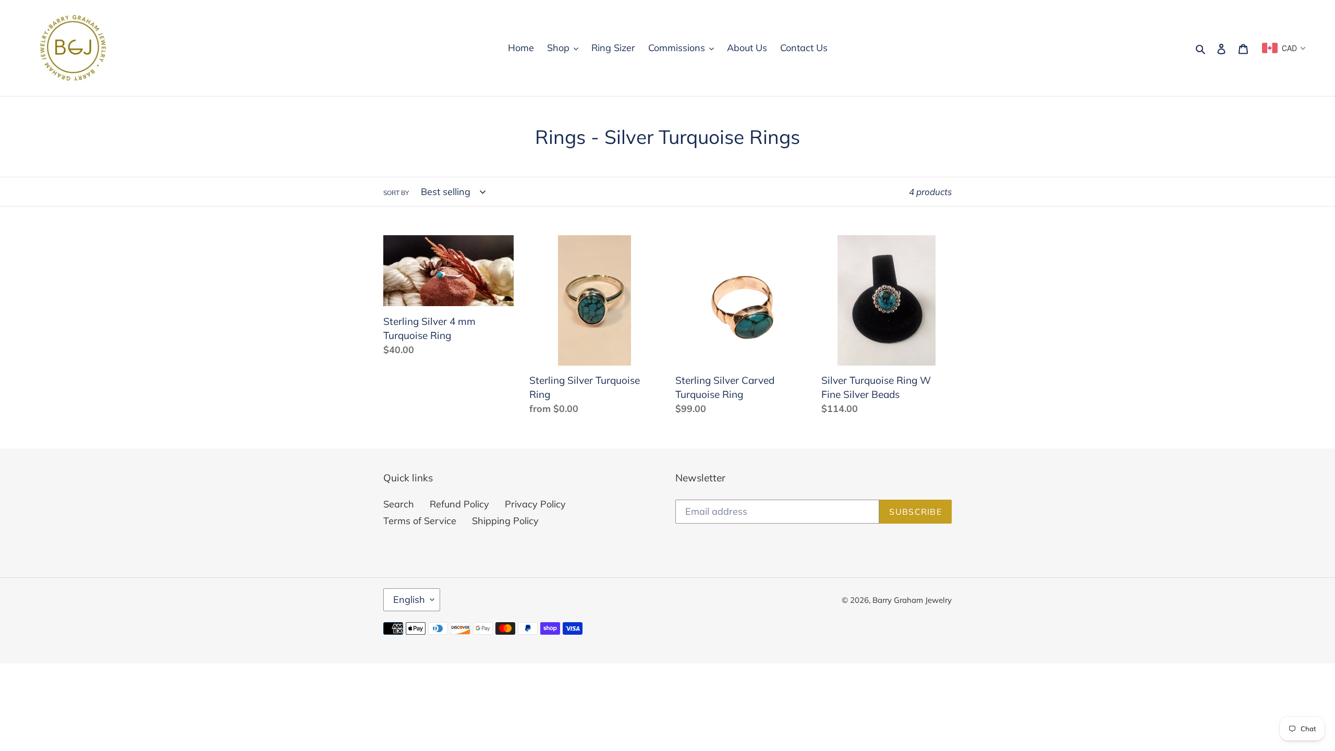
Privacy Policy (535, 504)
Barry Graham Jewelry (912, 600)
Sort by (396, 193)
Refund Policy (459, 504)
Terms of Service (419, 521)
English (409, 599)
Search (398, 504)
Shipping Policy (505, 521)
